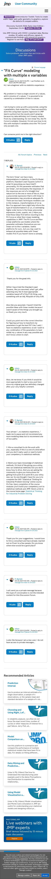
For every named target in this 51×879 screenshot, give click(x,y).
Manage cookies (24, 875)
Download (9, 17)
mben (11, 79)
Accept (45, 875)
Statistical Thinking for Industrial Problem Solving (24, 492)
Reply (27, 140)
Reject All (36, 875)
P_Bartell (18, 166)
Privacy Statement (21, 859)
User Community (26, 3)
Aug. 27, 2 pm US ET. (34, 39)
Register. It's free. (33, 28)
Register (14, 838)
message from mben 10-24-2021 (25, 582)
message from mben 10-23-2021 (25, 169)
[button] (2, 70)
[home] (6, 4)
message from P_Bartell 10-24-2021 (26, 530)
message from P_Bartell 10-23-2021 (26, 271)
